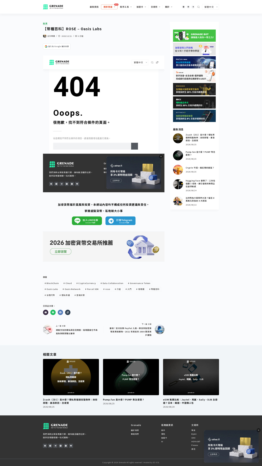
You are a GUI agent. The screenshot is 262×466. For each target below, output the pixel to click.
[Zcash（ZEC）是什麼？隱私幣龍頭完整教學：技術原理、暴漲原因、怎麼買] (178, 138)
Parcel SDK (92, 289)
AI (162, 441)
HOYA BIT (195, 441)
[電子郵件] (45, 312)
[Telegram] (193, 7)
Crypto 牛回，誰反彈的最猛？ (200, 167)
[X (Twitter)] (50, 446)
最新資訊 (94, 6)
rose (106, 289)
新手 (163, 430)
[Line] (53, 312)
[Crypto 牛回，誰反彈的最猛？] (178, 170)
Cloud (67, 283)
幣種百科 (154, 289)
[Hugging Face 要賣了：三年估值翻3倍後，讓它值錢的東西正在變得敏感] (178, 184)
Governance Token (139, 283)
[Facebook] (188, 7)
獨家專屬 (108, 6)
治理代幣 (50, 295)
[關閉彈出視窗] (258, 430)
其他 (193, 449)
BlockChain (52, 283)
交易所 (154, 6)
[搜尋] (198, 7)
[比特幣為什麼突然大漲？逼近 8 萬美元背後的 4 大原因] (178, 201)
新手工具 (124, 6)
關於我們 (135, 430)
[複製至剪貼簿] (67, 312)
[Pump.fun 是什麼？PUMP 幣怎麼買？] (178, 155)
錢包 (163, 434)
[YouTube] (61, 446)
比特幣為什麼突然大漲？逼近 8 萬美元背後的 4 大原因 (200, 199)
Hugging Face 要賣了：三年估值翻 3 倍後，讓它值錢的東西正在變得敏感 (200, 183)
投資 (45, 23)
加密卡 (140, 6)
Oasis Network (72, 289)
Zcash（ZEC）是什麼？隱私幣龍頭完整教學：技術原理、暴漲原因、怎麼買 (200, 137)
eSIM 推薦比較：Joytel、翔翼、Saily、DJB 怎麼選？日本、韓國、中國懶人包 (190, 401)
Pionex (194, 445)
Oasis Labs (51, 289)
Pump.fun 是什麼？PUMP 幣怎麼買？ (123, 399)
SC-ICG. (156, 462)
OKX (193, 437)
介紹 (118, 289)
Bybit (193, 434)
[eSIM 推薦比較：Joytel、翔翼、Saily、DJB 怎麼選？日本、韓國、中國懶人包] (191, 377)
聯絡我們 (135, 434)
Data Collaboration (112, 283)
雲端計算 (80, 295)
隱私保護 (64, 295)
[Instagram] (183, 7)
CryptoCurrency (86, 283)
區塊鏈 (140, 289)
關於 (167, 6)
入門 (129, 289)
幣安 (193, 430)
